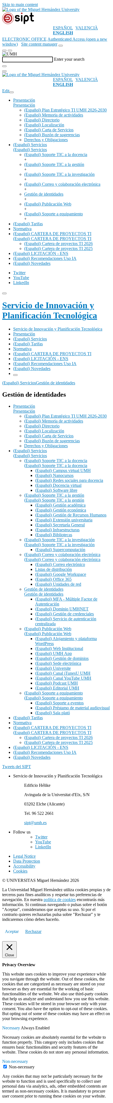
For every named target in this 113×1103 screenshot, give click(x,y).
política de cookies (60, 899)
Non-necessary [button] (15, 1061)
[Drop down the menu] (10, 50)
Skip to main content (20, 4)
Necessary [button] (11, 1028)
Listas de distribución (53, 569)
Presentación (24, 100)
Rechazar (33, 931)
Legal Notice (24, 856)
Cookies (20, 871)
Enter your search (69, 59)
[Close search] (4, 71)
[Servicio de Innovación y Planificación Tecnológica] (18, 23)
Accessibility (24, 866)
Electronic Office (24, 39)
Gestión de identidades (43, 194)
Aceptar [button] (12, 931)
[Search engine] (60, 45)
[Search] (4, 66)
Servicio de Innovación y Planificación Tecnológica (49, 310)
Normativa (22, 228)
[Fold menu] (11, 92)
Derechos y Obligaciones (46, 139)
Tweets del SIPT (16, 766)
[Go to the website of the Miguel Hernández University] (41, 9)
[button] (24, 105)
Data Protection (26, 861)
